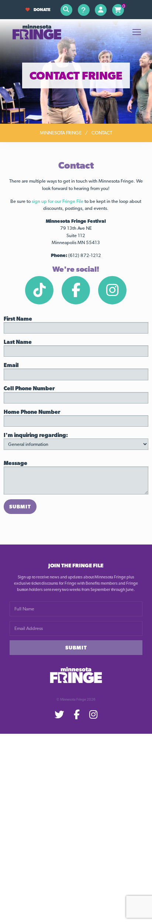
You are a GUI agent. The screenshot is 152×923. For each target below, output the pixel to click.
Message (15, 463)
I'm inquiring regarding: (36, 435)
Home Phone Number (32, 412)
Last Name (18, 342)
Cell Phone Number (29, 388)
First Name (18, 319)
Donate (42, 9)
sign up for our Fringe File (57, 201)
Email (11, 365)
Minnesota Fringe (61, 132)
